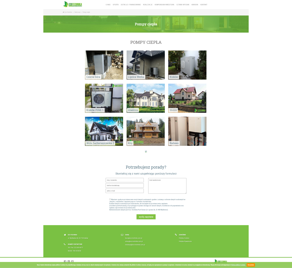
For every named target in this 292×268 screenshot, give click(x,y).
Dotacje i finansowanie (131, 5)
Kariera (195, 5)
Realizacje (148, 5)
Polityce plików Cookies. (238, 265)
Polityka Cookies (184, 238)
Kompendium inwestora (164, 5)
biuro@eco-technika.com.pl (133, 238)
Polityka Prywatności (185, 241)
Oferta (116, 5)
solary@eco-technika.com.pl (134, 241)
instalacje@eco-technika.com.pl (135, 245)
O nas (108, 5)
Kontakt (204, 5)
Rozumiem (251, 265)
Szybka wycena (183, 5)
